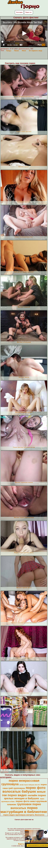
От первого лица (35, 51)
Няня (24, 51)
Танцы (8, 51)
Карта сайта (24, 844)
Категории (19, 12)
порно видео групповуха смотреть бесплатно (23, 815)
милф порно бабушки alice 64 (30, 784)
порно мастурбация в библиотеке (23, 810)
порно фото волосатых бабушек (24, 789)
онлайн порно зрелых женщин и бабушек (25, 797)
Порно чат (28, 12)
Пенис (16, 51)
